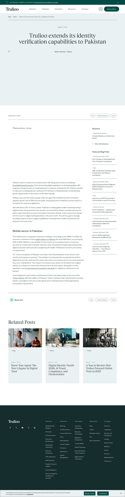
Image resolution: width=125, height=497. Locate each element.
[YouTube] (22, 428)
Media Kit (107, 446)
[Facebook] (10, 428)
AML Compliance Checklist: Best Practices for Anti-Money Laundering (103, 173)
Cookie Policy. (30, 494)
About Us (107, 426)
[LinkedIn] (35, 428)
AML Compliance (94, 440)
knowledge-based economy (23, 185)
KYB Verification (50, 457)
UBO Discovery (50, 460)
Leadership (107, 429)
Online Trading (64, 444)
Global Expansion (80, 447)
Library (91, 429)
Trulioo (15, 17)
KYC (90, 437)
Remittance (63, 451)
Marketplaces (64, 440)
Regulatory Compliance (78, 438)
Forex (62, 437)
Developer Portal (94, 433)
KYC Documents (50, 435)
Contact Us (107, 461)
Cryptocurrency (65, 429)
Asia (93, 115)
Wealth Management (64, 456)
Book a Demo (111, 9)
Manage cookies (90, 493)
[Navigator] (101, 9)
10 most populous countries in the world (40, 268)
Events (106, 450)
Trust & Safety (79, 443)
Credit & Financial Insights (51, 465)
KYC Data (48, 432)
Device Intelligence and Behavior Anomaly (51, 475)
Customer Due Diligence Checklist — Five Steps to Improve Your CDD (101, 249)
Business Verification (49, 452)
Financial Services (65, 433)
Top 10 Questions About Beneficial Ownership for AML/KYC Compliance (104, 223)
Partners (107, 454)
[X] (16, 428)
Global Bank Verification (49, 446)
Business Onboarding (78, 433)
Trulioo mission (18, 278)
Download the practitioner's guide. (46, 2)
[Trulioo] (12, 9)
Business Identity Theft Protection (80, 452)
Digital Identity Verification (79, 458)
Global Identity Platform (49, 427)
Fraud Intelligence (50, 470)
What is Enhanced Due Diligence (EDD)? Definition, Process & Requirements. (103, 186)
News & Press (108, 443)
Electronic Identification (49, 440)
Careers (106, 439)
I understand (103, 493)
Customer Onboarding (78, 427)
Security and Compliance (108, 434)
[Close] (118, 2)
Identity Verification (103, 115)
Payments (63, 448)
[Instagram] (28, 428)
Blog (9, 17)
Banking (62, 426)
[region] (62, 493)
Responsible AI (108, 457)
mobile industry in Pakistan (45, 239)
